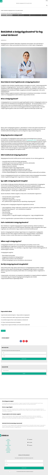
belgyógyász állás (31, 140)
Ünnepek (8, 451)
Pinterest (30, 445)
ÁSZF (8, 441)
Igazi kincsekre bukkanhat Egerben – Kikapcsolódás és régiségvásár (16, 315)
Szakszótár (5, 367)
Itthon (8, 446)
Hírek (8, 444)
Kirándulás (8, 448)
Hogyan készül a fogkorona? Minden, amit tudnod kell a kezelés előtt (16, 324)
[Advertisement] (24, 23)
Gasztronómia (8, 450)
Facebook (30, 439)
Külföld (8, 447)
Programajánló (8, 445)
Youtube (30, 442)
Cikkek (8, 443)
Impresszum (8, 440)
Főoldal (2, 10)
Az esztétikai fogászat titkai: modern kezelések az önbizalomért (15, 319)
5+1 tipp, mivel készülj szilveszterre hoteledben (11, 322)
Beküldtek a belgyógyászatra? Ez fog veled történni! (13, 10)
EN (46, 0)
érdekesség (3, 330)
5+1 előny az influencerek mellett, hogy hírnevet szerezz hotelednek (15, 317)
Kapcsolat (8, 452)
